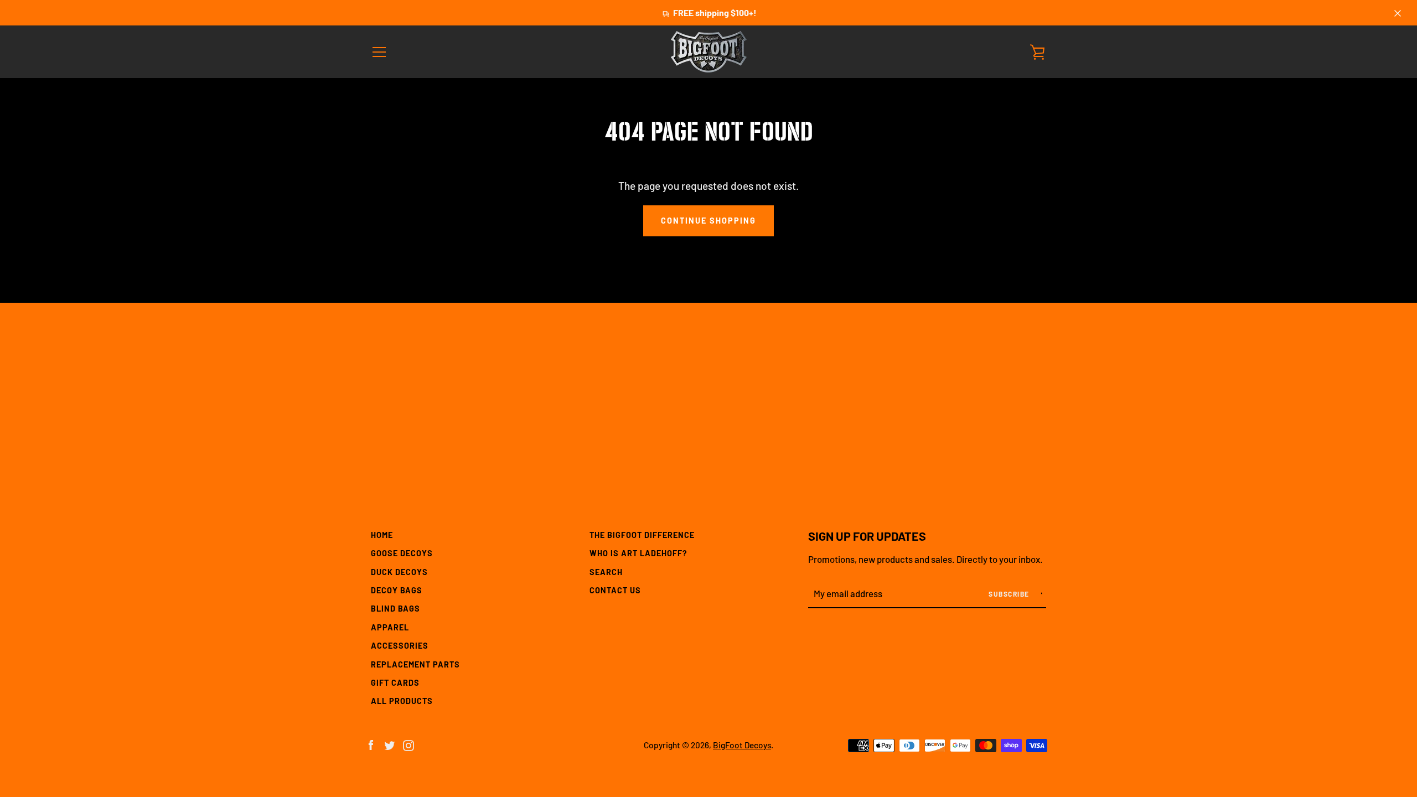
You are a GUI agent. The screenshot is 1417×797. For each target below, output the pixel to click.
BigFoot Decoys (742, 745)
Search (606, 572)
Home (382, 535)
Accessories (399, 645)
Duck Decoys (399, 572)
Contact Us (615, 590)
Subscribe (1010, 594)
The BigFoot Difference (642, 535)
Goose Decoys (402, 553)
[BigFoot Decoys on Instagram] (408, 744)
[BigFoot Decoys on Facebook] (370, 744)
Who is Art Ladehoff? (638, 553)
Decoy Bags (396, 590)
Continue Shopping (708, 220)
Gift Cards (395, 682)
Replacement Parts (415, 664)
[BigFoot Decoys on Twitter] (389, 744)
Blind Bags (395, 608)
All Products (402, 701)
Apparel (390, 627)
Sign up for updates (867, 536)
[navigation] (379, 52)
